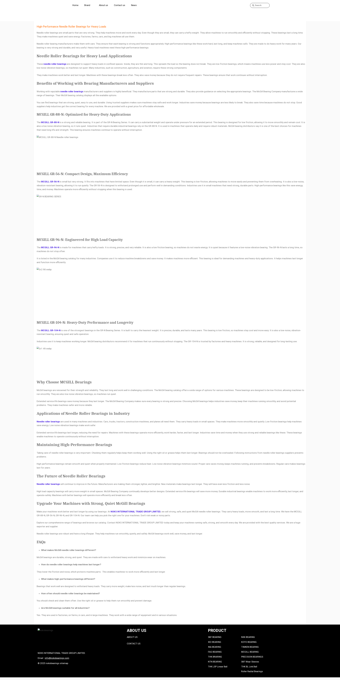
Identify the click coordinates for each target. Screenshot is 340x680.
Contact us (119, 5)
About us (103, 5)
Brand (87, 5)
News (134, 5)
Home (75, 5)
